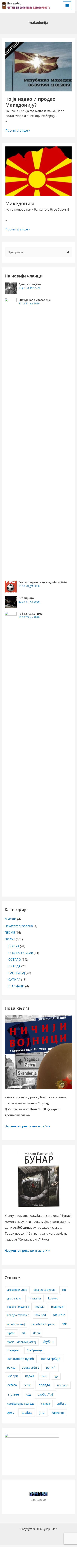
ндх (56, 1376)
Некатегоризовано (19, 926)
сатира (45, 1403)
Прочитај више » (17, 130)
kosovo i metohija (18, 1306)
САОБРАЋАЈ (16, 973)
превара (62, 1385)
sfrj (64, 1324)
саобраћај (45, 1394)
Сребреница (34, 1350)
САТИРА (14, 980)
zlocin (36, 1333)
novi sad (41, 1315)
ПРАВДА (14, 966)
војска (11, 1367)
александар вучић (20, 1359)
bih (64, 1289)
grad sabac (14, 1298)
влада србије (50, 1359)
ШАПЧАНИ (16, 986)
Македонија (20, 203)
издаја (29, 1376)
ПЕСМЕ (10, 933)
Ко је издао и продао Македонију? (30, 102)
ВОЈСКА (13, 946)
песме (27, 1385)
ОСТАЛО (14, 959)
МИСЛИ (10, 919)
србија (61, 1403)
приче (13, 1394)
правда (44, 1385)
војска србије (30, 1367)
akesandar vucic (17, 1289)
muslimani (57, 1306)
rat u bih (59, 1315)
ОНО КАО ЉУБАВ (20, 953)
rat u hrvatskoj (16, 1324)
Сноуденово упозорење (35, 300)
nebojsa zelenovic (18, 1315)
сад (28, 1394)
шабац (27, 1412)
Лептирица (26, 598)
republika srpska (43, 1324)
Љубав (48, 1341)
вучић (51, 1367)
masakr (40, 1306)
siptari (11, 1333)
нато (44, 1376)
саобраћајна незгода (21, 1403)
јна (41, 1412)
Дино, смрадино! (30, 284)
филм (10, 1412)
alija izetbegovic (44, 1289)
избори (12, 1376)
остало (12, 1385)
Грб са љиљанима (31, 613)
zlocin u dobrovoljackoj (21, 1342)
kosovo (53, 1298)
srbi (24, 1333)
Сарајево (13, 1350)
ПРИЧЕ (10, 939)
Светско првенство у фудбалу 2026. (43, 582)
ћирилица (58, 1412)
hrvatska (34, 1298)
